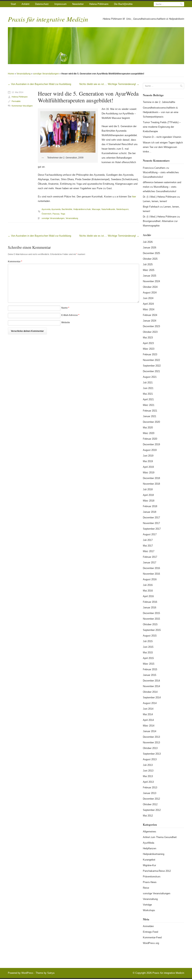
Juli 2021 (148, 382)
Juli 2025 (148, 264)
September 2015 (152, 630)
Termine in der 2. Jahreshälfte (159, 102)
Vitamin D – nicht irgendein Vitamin (162, 137)
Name (65, 308)
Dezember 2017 (151, 517)
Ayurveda (46, 209)
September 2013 (152, 753)
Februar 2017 (150, 556)
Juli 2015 (148, 641)
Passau (55, 214)
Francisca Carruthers (154, 167)
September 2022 (152, 365)
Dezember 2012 (151, 798)
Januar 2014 (149, 731)
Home (11, 73)
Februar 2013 (150, 787)
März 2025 (148, 270)
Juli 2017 (148, 540)
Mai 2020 (148, 427)
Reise (146, 887)
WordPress (27, 973)
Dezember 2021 (151, 371)
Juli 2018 (148, 489)
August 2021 (150, 377)
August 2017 (150, 534)
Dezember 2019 (151, 444)
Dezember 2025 (151, 253)
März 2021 (148, 405)
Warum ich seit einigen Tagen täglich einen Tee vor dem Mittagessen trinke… (163, 147)
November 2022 (151, 360)
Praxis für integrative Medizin (48, 19)
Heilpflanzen (149, 848)
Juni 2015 (148, 646)
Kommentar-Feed (152, 937)
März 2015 (148, 663)
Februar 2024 (150, 315)
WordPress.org (151, 943)
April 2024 (148, 303)
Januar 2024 (149, 320)
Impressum (60, 4)
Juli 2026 (148, 242)
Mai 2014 (148, 714)
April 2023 (148, 343)
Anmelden (148, 926)
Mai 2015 (148, 652)
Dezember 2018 (151, 478)
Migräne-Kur (149, 865)
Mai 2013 (148, 776)
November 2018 (151, 483)
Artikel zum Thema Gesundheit (160, 837)
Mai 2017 (148, 545)
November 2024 (151, 281)
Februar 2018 (150, 506)
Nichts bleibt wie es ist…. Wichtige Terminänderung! (109, 84)
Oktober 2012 (150, 804)
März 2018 (148, 500)
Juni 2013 (148, 770)
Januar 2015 (149, 675)
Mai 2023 (148, 337)
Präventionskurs (151, 876)
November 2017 (151, 523)
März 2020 (148, 433)
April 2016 (148, 596)
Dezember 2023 (151, 326)
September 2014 (152, 697)
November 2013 (151, 742)
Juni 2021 (148, 388)
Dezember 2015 (151, 613)
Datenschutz (42, 4)
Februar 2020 (150, 438)
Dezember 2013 (151, 736)
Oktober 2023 (150, 332)
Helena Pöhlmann (98, 4)
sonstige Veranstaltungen (46, 73)
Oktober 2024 (150, 287)
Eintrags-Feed (150, 931)
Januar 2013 (149, 793)
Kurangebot (149, 859)
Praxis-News (150, 882)
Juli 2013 (148, 765)
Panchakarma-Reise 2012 (157, 871)
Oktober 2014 (150, 691)
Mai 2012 (148, 815)
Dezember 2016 (151, 568)
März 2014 (148, 725)
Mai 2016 (148, 590)
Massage (96, 209)
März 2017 (148, 551)
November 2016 (151, 573)
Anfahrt (25, 4)
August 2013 (150, 759)
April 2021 (148, 399)
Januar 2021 (149, 416)
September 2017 (152, 528)
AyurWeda (148, 842)
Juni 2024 (148, 298)
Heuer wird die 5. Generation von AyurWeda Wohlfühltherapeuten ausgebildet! (88, 97)
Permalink (16, 101)
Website (65, 322)
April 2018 (148, 495)
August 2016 (150, 579)
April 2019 (148, 467)
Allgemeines (149, 831)
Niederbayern (122, 209)
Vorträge (147, 904)
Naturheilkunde (108, 209)
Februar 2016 (150, 601)
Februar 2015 (150, 669)
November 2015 (151, 618)
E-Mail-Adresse (70, 315)
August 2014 (150, 703)
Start (13, 4)
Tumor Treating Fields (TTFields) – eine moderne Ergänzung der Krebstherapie (162, 127)
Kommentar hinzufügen (22, 106)
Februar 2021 (150, 410)
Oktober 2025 (150, 258)
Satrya (50, 973)
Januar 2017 (149, 562)
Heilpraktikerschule (82, 209)
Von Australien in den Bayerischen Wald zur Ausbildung (39, 84)
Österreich (46, 214)
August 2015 (150, 635)
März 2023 (148, 348)
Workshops (149, 910)
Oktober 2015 (150, 624)
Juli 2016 (148, 585)
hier (134, 196)
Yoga (63, 214)
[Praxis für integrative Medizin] (96, 45)
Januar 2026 (149, 247)
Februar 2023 (150, 354)
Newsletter (78, 4)
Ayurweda (56, 209)
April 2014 (148, 720)
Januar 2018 (149, 511)
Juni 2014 (148, 708)
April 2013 (148, 781)
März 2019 (148, 472)
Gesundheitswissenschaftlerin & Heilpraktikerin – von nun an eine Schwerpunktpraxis (160, 112)
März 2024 (148, 309)
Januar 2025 (149, 275)
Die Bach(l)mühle (123, 4)
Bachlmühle (67, 209)
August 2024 (150, 292)
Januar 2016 (149, 607)
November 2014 (151, 686)
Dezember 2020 (151, 422)
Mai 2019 (148, 461)
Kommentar (15, 261)
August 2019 (150, 450)
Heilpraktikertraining (153, 854)
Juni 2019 (148, 455)
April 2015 (148, 658)
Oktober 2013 (150, 748)
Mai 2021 (148, 393)
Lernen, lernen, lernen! (155, 201)
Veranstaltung (23, 73)
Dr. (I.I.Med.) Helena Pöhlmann (159, 196)
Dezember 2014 (151, 680)
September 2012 (152, 810)
